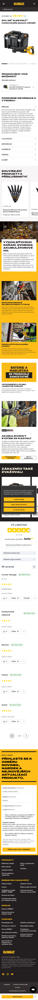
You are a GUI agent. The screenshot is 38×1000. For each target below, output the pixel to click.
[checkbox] (3, 816)
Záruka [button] (5, 155)
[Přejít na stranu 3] (18, 63)
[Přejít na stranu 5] (33, 63)
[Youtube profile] (12, 974)
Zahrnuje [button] (6, 149)
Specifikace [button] (7, 144)
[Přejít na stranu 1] (4, 63)
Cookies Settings (19, 499)
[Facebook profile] (3, 974)
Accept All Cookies (19, 509)
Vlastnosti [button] (7, 139)
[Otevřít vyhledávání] (34, 4)
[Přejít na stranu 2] (11, 63)
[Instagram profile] (7, 974)
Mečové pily (8, 9)
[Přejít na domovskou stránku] (19, 3)
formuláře (5, 844)
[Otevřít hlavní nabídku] (4, 4)
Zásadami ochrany (7, 841)
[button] (35, 997)
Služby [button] (5, 160)
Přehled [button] (5, 107)
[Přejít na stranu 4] (24, 63)
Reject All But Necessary (19, 504)
